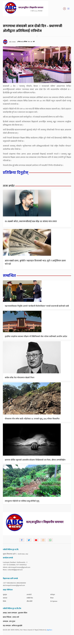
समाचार (5, 598)
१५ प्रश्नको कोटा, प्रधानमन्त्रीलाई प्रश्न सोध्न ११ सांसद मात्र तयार (31, 221)
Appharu (49, 630)
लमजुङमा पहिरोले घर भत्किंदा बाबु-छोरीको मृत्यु (22, 501)
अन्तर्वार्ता (29, 594)
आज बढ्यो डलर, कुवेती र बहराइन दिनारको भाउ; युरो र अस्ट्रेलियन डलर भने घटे (35, 262)
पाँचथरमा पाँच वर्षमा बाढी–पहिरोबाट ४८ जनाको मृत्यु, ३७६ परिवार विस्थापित (32, 418)
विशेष (4, 601)
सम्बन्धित (9, 275)
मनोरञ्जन (52, 594)
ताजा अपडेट (9, 186)
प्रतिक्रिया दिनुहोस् (15, 172)
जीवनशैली (29, 601)
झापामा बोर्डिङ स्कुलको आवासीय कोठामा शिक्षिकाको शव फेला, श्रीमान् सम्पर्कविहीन (35, 460)
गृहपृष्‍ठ (5, 594)
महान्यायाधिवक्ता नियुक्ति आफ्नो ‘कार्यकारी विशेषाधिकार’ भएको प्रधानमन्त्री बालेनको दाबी (37, 306)
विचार (52, 598)
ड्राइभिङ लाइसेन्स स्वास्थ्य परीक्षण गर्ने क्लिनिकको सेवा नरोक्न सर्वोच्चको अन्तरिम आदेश (36, 336)
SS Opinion (53, 601)
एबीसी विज (30, 598)
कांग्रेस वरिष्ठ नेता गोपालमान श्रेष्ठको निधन (19, 377)
